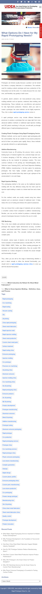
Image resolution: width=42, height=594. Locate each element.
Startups (5, 469)
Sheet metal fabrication (9, 326)
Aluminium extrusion (9, 413)
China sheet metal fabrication (11, 508)
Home (30, 27)
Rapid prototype (7, 433)
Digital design (6, 472)
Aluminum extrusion (8, 374)
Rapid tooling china (8, 350)
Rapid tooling (6, 307)
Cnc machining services (10, 449)
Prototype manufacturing (10, 409)
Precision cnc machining (10, 366)
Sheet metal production (9, 338)
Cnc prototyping (7, 492)
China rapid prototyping (9, 322)
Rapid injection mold (8, 330)
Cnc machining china (9, 382)
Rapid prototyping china (9, 390)
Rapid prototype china (9, 453)
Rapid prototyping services (10, 441)
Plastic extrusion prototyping (11, 457)
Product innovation (8, 524)
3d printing (6, 318)
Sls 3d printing (7, 397)
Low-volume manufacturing (10, 461)
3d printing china (7, 370)
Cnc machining (7, 303)
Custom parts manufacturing (11, 484)
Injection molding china (9, 378)
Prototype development (9, 520)
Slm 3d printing (7, 504)
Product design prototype (10, 496)
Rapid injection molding (9, 334)
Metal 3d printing (7, 417)
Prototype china (7, 445)
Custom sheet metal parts (10, 342)
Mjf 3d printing (7, 401)
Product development (9, 405)
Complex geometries (9, 465)
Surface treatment (8, 346)
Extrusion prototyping (9, 354)
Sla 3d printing (7, 386)
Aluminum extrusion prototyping (12, 429)
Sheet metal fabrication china (11, 512)
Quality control (7, 516)
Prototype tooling (8, 425)
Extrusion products (8, 393)
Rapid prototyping (8, 299)
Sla (3, 314)
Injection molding (8, 358)
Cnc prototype (7, 362)
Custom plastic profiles (9, 476)
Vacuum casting (7, 310)
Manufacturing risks (8, 500)
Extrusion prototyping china (11, 480)
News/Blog (36, 27)
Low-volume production (9, 488)
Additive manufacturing (9, 421)
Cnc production (7, 437)
